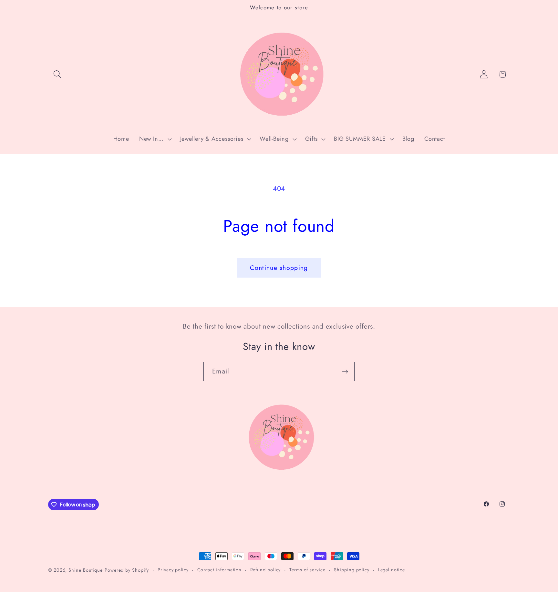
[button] (57, 74)
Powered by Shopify (127, 570)
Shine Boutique (85, 570)
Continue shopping (279, 267)
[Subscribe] (345, 372)
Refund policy (265, 569)
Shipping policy (351, 569)
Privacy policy (173, 569)
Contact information (219, 569)
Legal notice (391, 569)
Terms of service (307, 569)
